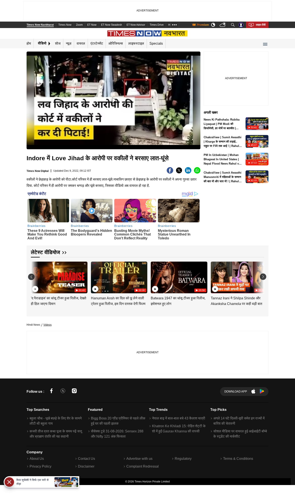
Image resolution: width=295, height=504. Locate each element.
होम (29, 43)
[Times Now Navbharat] (147, 33)
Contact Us (86, 458)
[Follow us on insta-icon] (74, 391)
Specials (156, 43)
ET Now (92, 24)
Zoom (79, 24)
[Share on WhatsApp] (197, 172)
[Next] (259, 276)
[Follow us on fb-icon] (51, 391)
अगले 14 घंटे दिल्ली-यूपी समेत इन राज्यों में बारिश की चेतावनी (239, 420)
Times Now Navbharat (40, 24)
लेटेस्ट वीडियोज (45, 252)
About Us (37, 458)
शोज (57, 43)
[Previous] (34, 276)
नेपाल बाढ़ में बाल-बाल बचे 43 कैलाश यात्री (178, 418)
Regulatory (183, 458)
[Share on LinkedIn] (188, 172)
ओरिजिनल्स (115, 43)
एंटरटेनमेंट (96, 43)
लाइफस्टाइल (136, 43)
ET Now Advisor (136, 24)
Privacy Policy (40, 466)
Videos (47, 324)
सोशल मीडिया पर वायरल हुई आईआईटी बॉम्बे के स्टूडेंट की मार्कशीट (240, 433)
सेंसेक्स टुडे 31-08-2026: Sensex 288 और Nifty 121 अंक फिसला (117, 433)
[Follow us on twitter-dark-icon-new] (63, 391)
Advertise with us (139, 458)
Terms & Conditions (238, 458)
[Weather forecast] (223, 25)
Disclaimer (86, 466)
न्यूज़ (68, 43)
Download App (235, 391)
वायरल (81, 43)
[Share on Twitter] (179, 172)
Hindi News (33, 324)
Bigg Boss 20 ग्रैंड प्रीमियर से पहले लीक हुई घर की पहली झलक (118, 420)
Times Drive (157, 24)
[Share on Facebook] (170, 172)
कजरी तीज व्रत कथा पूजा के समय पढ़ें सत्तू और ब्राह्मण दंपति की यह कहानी (56, 433)
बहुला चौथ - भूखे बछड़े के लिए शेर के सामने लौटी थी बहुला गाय (56, 420)
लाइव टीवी (261, 24)
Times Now (64, 24)
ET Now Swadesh (111, 24)
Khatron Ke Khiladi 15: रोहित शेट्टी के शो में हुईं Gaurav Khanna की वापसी (179, 428)
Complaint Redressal (142, 466)
